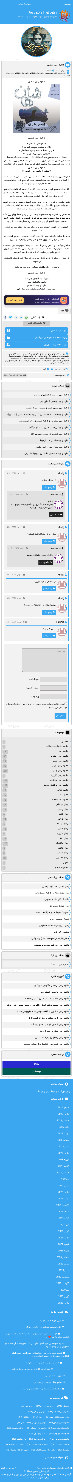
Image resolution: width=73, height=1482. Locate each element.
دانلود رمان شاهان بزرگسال (32, 356)
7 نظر (44, 369)
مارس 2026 (63, 1114)
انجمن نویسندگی (23, 354)
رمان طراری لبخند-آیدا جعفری (55, 886)
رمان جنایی (63, 828)
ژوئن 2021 (64, 1218)
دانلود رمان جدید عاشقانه (43, 1450)
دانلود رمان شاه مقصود (36, 285)
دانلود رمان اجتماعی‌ (36, 1428)
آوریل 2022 (63, 1185)
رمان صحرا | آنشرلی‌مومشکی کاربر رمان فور (36, 289)
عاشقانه (60, 363)
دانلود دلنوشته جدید (58, 1428)
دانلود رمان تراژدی (60, 765)
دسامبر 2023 (63, 1140)
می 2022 (65, 1179)
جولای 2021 (63, 1211)
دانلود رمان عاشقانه (37, 73)
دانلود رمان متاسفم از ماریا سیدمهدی (32, 361)
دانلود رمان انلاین (15, 1444)
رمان (20, 1422)
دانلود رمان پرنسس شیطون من (54, 401)
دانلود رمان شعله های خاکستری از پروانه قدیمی (46, 453)
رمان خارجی (62, 833)
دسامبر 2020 (63, 1257)
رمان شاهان (13, 361)
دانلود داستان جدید (59, 1433)
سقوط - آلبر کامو (61, 932)
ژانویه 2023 (63, 1166)
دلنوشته (64, 794)
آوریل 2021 (63, 1231)
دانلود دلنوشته (15, 1428)
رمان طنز (64, 838)
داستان (64, 741)
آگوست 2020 (62, 1283)
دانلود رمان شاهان (55, 65)
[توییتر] (10, 317)
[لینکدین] (15, 317)
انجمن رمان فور (50, 354)
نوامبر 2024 (63, 1133)
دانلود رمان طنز (37, 1439)
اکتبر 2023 (64, 1146)
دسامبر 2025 (63, 1120)
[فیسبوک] (5, 317)
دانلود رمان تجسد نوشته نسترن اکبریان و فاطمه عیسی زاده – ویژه (38, 414)
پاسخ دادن (47, 487)
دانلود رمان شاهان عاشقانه (34, 358)
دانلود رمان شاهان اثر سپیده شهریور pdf (50, 434)
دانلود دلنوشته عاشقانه (57, 746)
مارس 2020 (63, 1303)
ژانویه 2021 (63, 1251)
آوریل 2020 (63, 1296)
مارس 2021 (63, 1237)
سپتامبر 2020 (62, 1277)
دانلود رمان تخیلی (60, 761)
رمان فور (63, 1406)
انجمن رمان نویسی (37, 354)
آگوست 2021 (62, 1205)
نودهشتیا (36, 1071)
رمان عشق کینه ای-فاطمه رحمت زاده (52, 893)
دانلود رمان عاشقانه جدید (19, 73)
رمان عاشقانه (62, 843)
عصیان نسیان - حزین (59, 919)
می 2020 (65, 1290)
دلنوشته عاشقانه (60, 799)
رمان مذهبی (62, 852)
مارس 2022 (63, 1192)
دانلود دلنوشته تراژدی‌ (37, 1444)
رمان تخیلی (63, 814)
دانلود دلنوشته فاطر (36, 282)
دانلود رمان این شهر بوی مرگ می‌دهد (51, 945)
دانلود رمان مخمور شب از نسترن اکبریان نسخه (47, 408)
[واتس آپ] (26, 317)
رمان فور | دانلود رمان (26, 1468)
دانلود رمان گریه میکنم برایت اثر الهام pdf (49, 427)
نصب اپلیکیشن (16, 300)
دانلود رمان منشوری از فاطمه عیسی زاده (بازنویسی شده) (43, 421)
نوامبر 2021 (63, 1198)
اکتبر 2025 (64, 1127)
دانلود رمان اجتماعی (59, 756)
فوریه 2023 (63, 1159)
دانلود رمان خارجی (59, 775)
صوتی (65, 862)
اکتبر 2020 (64, 1270)
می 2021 (65, 1224)
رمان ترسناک (62, 823)
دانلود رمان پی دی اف (58, 1439)
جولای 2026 (63, 1107)
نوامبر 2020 (63, 1264)
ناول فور (53, 363)
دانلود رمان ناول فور (36, 1433)
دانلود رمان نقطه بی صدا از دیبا (54, 440)
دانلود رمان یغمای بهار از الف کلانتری (52, 447)
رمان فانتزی (62, 848)
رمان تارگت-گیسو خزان (58, 906)
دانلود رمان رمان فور (59, 1422)
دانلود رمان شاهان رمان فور (54, 358)
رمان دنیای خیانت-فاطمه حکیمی (54, 925)
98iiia (36, 1064)
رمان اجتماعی (62, 804)
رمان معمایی (62, 857)
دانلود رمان (62, 73)
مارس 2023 (63, 1153)
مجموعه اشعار (61, 867)
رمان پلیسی (62, 809)
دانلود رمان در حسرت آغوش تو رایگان (51, 395)
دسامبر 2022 (63, 1172)
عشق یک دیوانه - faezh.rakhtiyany (52, 912)
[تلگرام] (21, 317)
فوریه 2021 (63, 1244)
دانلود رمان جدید (51, 73)
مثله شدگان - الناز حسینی (56, 899)
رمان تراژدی (63, 819)
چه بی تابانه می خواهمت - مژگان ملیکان (50, 938)
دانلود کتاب (62, 790)
